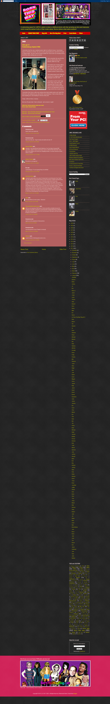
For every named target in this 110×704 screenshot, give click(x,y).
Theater (87, 621)
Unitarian (86, 622)
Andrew (73, 346)
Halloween (81, 592)
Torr (73, 540)
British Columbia (84, 576)
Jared (73, 388)
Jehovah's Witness (75, 596)
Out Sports (71, 161)
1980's (27, 122)
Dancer (76, 584)
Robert (73, 511)
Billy (73, 359)
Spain (88, 618)
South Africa (85, 616)
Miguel (73, 379)
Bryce (73, 531)
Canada (87, 579)
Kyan (73, 418)
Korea (72, 597)
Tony (73, 498)
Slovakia (79, 616)
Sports (72, 619)
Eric (72, 312)
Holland (76, 593)
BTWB (78, 55)
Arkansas (83, 571)
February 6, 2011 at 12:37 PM (32, 171)
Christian (85, 580)
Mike (73, 310)
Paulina (73, 357)
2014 (72, 241)
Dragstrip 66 (86, 586)
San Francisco (86, 615)
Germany (71, 592)
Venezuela (85, 624)
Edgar (73, 368)
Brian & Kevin (75, 527)
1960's (73, 567)
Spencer (74, 449)
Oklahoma (76, 609)
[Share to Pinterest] (47, 120)
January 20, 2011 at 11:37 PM (32, 154)
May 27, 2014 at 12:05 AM (32, 231)
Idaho (81, 593)
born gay (31, 122)
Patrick (73, 438)
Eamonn (73, 279)
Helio (73, 301)
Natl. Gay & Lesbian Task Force (76, 159)
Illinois (85, 593)
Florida (85, 589)
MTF (71, 599)
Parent (87, 609)
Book (84, 574)
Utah (70, 624)
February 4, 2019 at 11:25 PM (32, 240)
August (74, 259)
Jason (73, 292)
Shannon (74, 332)
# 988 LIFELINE (72, 135)
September (75, 257)
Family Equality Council (74, 143)
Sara (73, 553)
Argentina (72, 571)
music (41, 122)
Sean (73, 509)
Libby (27, 197)
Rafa (73, 343)
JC (72, 286)
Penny (73, 425)
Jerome (73, 434)
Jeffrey (73, 454)
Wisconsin (87, 626)
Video (76, 625)
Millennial (73, 602)
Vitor (73, 416)
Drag (80, 586)
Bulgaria (70, 577)
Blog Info (44, 33)
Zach (73, 538)
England (87, 587)
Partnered (74, 611)
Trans (72, 622)
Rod (73, 460)
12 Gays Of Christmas (74, 565)
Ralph (73, 432)
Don (73, 544)
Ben (72, 341)
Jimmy (73, 401)
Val (72, 323)
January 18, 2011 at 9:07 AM (32, 141)
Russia (79, 615)
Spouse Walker (29, 146)
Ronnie (73, 394)
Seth (44, 122)
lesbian (87, 632)
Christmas (71, 582)
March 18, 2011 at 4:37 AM (32, 201)
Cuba (84, 583)
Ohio (70, 609)
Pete (76, 196)
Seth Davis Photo (29, 176)
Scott (73, 376)
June (73, 264)
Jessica (73, 403)
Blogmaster (77, 574)
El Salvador (82, 587)
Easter (72, 587)
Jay (72, 423)
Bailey (73, 281)
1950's (87, 565)
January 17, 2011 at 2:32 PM (32, 133)
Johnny (73, 284)
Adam (73, 474)
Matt (73, 520)
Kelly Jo (73, 290)
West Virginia (80, 626)
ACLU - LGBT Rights (73, 141)
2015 (72, 239)
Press (65, 33)
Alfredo (73, 348)
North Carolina (78, 608)
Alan (73, 505)
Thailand (82, 621)
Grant (73, 522)
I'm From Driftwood (73, 149)
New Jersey (86, 605)
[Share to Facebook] (45, 120)
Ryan (73, 319)
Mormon (82, 603)
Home (23, 33)
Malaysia (80, 599)
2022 (72, 225)
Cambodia (81, 579)
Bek (72, 421)
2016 (72, 237)
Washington (72, 626)
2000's (81, 569)
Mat (73, 525)
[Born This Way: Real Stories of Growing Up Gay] (71, 81)
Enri (72, 405)
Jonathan (74, 277)
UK (81, 622)
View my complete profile (81, 57)
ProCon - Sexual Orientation (75, 165)
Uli (72, 328)
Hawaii (88, 592)
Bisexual (71, 574)
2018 (72, 232)
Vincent (73, 456)
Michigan (87, 600)
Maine (75, 599)
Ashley (77, 211)
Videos (81, 33)
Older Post (63, 249)
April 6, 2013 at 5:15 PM (31, 223)
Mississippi (85, 602)
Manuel (73, 339)
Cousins (79, 583)
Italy (88, 595)
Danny (76, 203)
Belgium (86, 573)
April (73, 268)
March (73, 270)
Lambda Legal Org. (73, 153)
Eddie (76, 181)
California (72, 579)
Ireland (84, 595)
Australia (74, 573)
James (73, 383)
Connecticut (72, 583)
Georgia (85, 590)
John (73, 452)
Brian (73, 427)
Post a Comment (28, 243)
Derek (73, 392)
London (82, 597)
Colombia (79, 582)
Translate (76, 49)
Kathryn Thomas (29, 159)
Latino (76, 597)
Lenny (73, 297)
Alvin (73, 365)
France (70, 590)
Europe (73, 589)
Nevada (72, 605)
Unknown (28, 236)
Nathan (73, 558)
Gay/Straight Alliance (74, 147)
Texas (77, 621)
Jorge (73, 295)
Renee (73, 542)
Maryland (86, 599)
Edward (73, 304)
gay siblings (72, 632)
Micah (73, 502)
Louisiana (87, 597)
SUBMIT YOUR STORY (33, 33)
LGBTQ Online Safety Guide (75, 155)
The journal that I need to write (33, 206)
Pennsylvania (84, 611)
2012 (72, 246)
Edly (73, 463)
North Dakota (85, 608)
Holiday (72, 593)
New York (82, 606)
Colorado (86, 582)
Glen (73, 370)
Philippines (71, 612)
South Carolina (82, 618)
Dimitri (73, 374)
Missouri (71, 603)
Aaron (73, 315)
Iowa (80, 595)
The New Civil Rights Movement (76, 167)
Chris (73, 410)
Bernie (73, 321)
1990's (74, 569)
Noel (73, 443)
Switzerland (85, 619)
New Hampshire (79, 605)
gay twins (80, 632)
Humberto (74, 396)
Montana (76, 603)
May (73, 266)
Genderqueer (77, 590)
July (73, 261)
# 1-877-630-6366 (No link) (75, 137)
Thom (73, 500)
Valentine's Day (77, 624)
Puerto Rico (85, 612)
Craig (73, 354)
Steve (73, 381)
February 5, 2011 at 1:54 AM (32, 163)
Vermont (71, 625)
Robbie (73, 436)
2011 (72, 248)
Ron (72, 288)
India (70, 595)
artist (78, 628)
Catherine (74, 549)
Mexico (81, 600)
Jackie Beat (78, 188)
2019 (72, 230)
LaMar (73, 487)
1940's (82, 565)
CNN (86, 577)
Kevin (73, 306)
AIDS (87, 569)
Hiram (73, 334)
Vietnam (80, 625)
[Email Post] (38, 120)
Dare (73, 491)
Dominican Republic (73, 586)
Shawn (73, 489)
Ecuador (76, 587)
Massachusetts (72, 600)
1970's (80, 567)
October (74, 254)
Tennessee (71, 621)
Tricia (73, 480)
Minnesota (79, 602)
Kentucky (87, 596)
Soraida (73, 350)
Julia (73, 372)
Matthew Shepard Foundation (76, 157)
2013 (72, 243)
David (73, 352)
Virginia (47, 122)
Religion (76, 614)
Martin (73, 412)
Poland (78, 612)
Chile (81, 580)
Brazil (76, 576)
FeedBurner (82, 651)
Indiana (74, 595)
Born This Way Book (55, 33)
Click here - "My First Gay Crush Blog (31, 113)
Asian (88, 571)
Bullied (78, 577)
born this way (37, 122)
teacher (79, 633)
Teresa (73, 299)
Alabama (82, 570)
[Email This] (41, 120)
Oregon (82, 609)
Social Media (72, 33)
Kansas (82, 596)
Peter (73, 483)
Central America (74, 580)
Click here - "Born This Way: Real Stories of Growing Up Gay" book (38, 111)
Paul (73, 471)
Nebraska (87, 603)
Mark (73, 458)
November (74, 252)
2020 (72, 227)
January (74, 275)
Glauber (73, 326)
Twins (77, 622)
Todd (73, 445)
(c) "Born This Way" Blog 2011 (78, 317)
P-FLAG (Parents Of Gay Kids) (76, 163)
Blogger (75, 693)
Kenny (73, 308)
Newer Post (24, 249)
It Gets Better (72, 151)
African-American (73, 570)
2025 (72, 223)
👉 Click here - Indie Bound (79, 73)
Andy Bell (87, 570)
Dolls (86, 584)
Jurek (73, 363)
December (74, 250)
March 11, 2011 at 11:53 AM (32, 193)
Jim (72, 516)
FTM (79, 589)
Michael (73, 337)
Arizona (77, 571)
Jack (73, 514)
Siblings (73, 616)
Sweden (78, 619)
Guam (76, 592)
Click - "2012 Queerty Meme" (76, 107)
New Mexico (74, 606)
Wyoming (73, 628)
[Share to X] (44, 120)
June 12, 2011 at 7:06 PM (31, 214)
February (74, 273)
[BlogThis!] (42, 120)
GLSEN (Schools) (73, 145)
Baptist (80, 573)
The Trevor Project (73, 139)
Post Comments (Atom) (32, 252)
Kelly (73, 385)
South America (72, 618)
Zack (73, 399)
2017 (72, 234)
